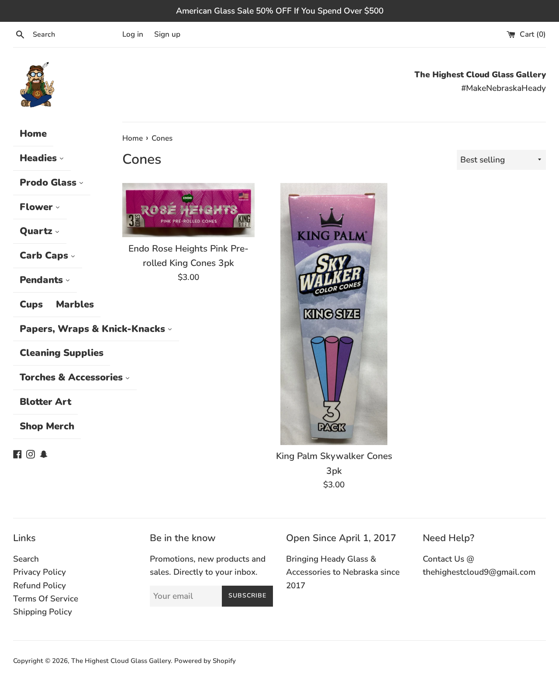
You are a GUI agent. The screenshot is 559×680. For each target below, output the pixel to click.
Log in (132, 34)
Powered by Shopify (205, 660)
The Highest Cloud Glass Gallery (121, 660)
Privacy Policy (39, 572)
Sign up (167, 34)
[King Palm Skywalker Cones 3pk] (333, 314)
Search (26, 559)
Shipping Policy (42, 612)
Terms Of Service (45, 598)
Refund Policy (39, 585)
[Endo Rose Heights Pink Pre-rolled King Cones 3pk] (188, 210)
